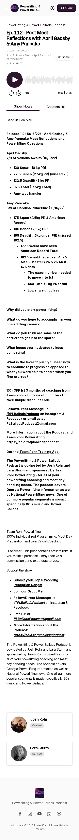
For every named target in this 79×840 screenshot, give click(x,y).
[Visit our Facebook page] (20, 814)
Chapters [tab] (55, 107)
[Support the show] (52, 8)
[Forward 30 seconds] (18, 93)
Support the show (19, 570)
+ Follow (67, 8)
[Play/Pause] (14, 80)
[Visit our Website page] (49, 814)
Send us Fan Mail (19, 120)
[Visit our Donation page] (59, 814)
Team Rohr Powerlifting (23, 532)
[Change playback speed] (27, 93)
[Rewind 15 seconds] (11, 93)
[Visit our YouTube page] (39, 814)
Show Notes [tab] (23, 106)
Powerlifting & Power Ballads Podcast (30, 8)
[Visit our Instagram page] (30, 814)
